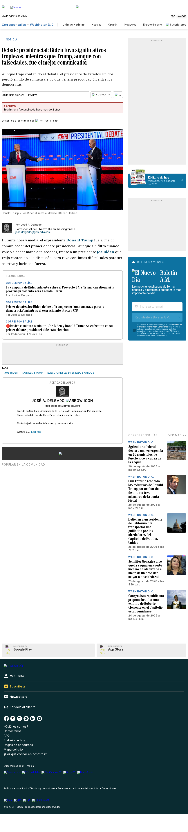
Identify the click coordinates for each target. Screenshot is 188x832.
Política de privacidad (15, 788)
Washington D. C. (42, 24)
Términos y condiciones (42, 788)
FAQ (7, 735)
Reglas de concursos (18, 745)
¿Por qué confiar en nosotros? (25, 754)
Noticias (96, 24)
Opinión (113, 24)
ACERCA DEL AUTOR (62, 382)
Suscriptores (178, 24)
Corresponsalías (14, 24)
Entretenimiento (152, 24)
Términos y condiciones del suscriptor (78, 788)
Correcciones (109, 788)
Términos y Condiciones (158, 327)
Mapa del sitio (13, 749)
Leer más (36, 431)
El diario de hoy (14, 740)
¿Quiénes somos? (16, 726)
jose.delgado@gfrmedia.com (32, 232)
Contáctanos (12, 731)
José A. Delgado (48, 401)
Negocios (130, 24)
